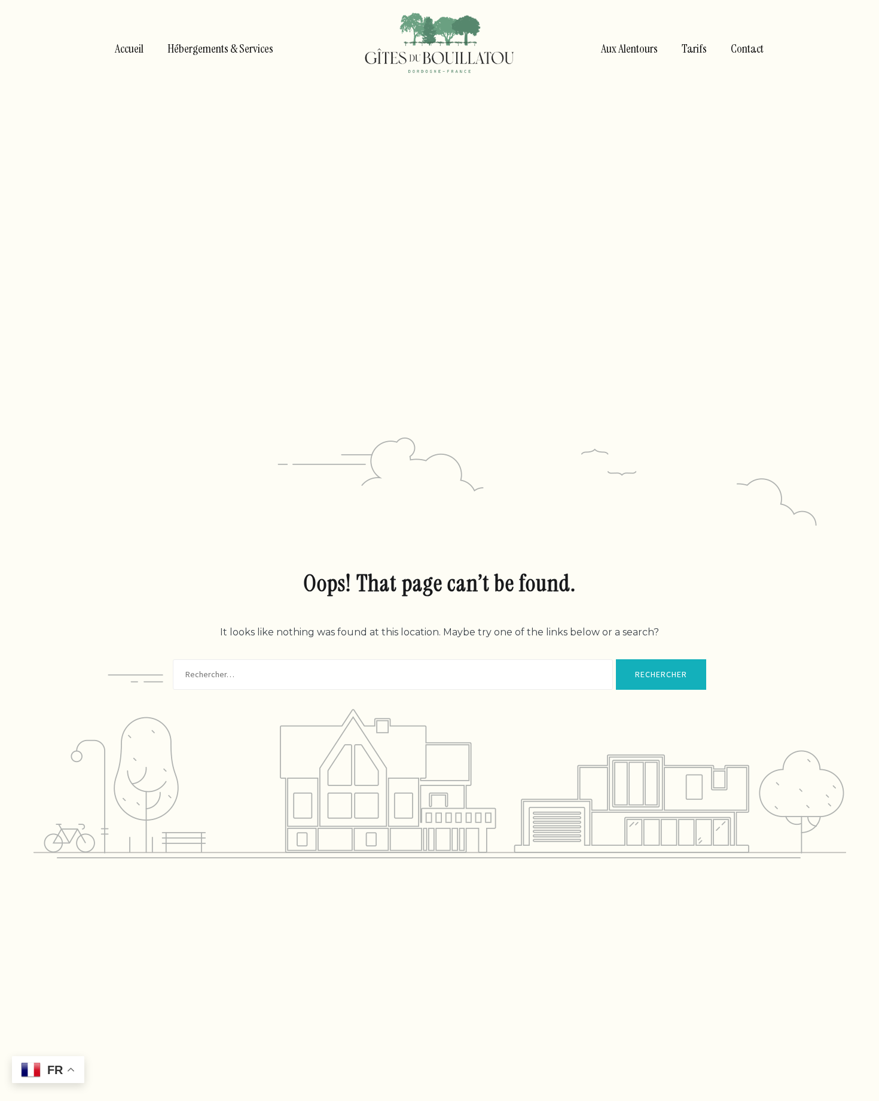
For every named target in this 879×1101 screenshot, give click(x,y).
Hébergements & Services (220, 48)
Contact (747, 48)
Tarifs (694, 48)
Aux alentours (629, 48)
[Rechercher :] (393, 674)
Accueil (129, 48)
